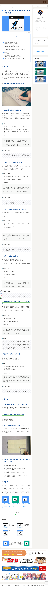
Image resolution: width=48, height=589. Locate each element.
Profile (37, 43)
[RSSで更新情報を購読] (17, 514)
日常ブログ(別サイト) (43, 585)
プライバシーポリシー (34, 585)
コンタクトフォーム (26, 585)
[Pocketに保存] (1, 295)
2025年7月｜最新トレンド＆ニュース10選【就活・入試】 (16, 505)
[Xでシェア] (1, 290)
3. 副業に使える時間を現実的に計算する (13, 46)
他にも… (6, 52)
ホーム (2, 585)
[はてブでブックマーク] (1, 293)
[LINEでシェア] (1, 297)
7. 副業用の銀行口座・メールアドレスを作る (13, 53)
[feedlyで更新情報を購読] (15, 514)
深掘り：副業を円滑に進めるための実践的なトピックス (15, 58)
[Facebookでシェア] (1, 292)
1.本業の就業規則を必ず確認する (11, 43)
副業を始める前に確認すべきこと (10, 42)
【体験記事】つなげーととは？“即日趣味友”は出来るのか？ (26, 505)
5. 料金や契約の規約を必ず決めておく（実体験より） (15, 49)
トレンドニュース (11, 585)
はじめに (6, 40)
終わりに (6, 59)
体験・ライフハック (18, 585)
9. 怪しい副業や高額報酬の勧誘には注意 (13, 56)
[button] (1, 298)
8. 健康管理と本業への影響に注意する (12, 55)
